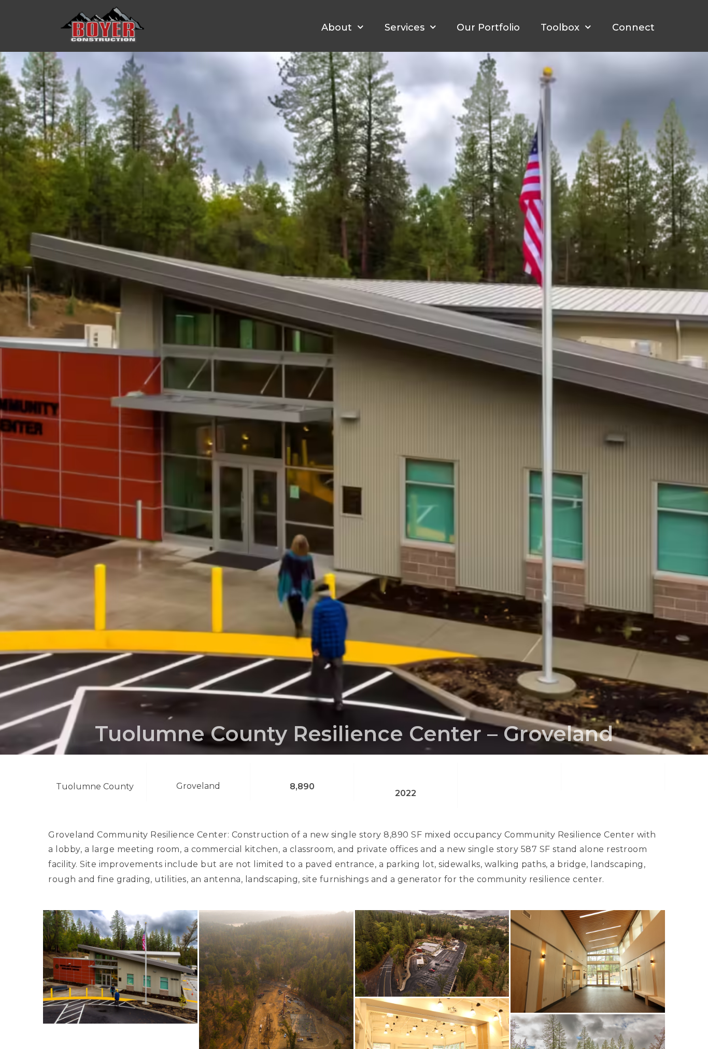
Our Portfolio (488, 27)
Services (404, 27)
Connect (633, 27)
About (336, 27)
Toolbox (560, 27)
